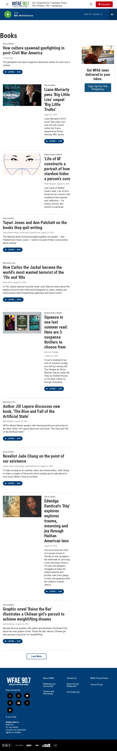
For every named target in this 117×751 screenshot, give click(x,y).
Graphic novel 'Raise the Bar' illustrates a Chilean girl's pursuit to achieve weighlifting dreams (33, 614)
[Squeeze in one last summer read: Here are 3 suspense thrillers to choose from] (22, 322)
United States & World (53, 154)
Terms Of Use (96, 685)
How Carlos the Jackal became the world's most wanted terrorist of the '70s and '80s (33, 272)
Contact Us (71, 678)
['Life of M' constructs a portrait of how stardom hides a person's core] (22, 164)
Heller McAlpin (50, 184)
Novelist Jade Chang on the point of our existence (33, 459)
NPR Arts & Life (9, 263)
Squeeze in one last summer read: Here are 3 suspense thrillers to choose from (56, 332)
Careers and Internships (48, 692)
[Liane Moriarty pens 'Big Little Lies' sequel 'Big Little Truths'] (22, 95)
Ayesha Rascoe (9, 624)
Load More (36, 656)
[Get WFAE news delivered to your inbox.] (98, 55)
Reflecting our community (49, 685)
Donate (105, 4)
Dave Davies (8, 282)
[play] (8, 14)
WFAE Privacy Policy (99, 678)
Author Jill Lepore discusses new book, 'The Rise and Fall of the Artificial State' (31, 411)
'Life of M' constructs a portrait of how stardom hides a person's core (57, 168)
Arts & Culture (8, 44)
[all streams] (113, 14)
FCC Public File (73, 692)
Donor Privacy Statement (73, 685)
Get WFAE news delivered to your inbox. (97, 74)
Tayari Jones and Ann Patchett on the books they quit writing (35, 225)
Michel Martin (8, 421)
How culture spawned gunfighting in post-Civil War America (33, 50)
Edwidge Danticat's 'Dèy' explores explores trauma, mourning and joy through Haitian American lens (57, 520)
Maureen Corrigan (51, 352)
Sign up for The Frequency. (97, 87)
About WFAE (48, 678)
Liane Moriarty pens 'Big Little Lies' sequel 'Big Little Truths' (57, 99)
